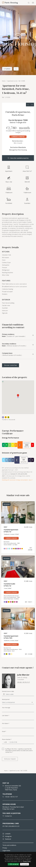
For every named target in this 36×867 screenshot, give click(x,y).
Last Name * (5, 715)
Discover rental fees (10, 365)
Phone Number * (7, 739)
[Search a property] (28, 2)
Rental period (5, 699)
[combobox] (4, 742)
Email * (4, 731)
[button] (30, 40)
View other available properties (19, 158)
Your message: (6, 707)
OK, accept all (14, 864)
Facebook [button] (8, 839)
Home (6, 770)
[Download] (28, 104)
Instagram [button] (8, 836)
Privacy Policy (27, 861)
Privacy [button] (5, 848)
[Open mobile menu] (33, 2)
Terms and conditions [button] (9, 845)
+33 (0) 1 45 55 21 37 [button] (23, 682)
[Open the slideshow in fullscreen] (16, 69)
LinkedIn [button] (7, 834)
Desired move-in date (8, 691)
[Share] (32, 104)
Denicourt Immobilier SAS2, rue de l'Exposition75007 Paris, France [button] (13, 788)
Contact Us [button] (8, 816)
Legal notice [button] (6, 850)
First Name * (5, 723)
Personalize (24, 864)
